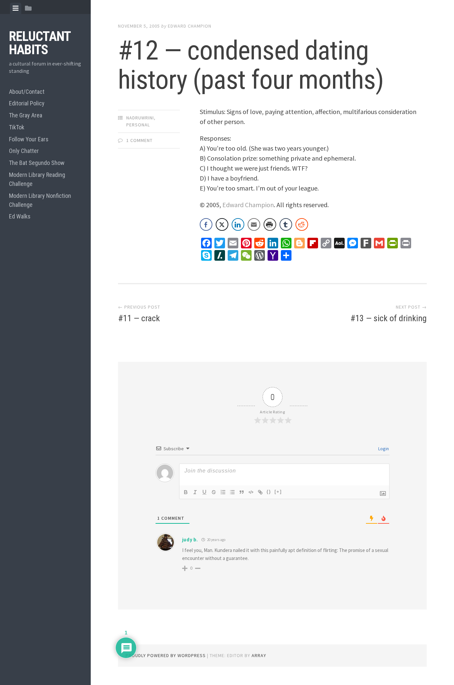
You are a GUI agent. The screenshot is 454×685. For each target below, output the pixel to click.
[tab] (15, 8)
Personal (138, 125)
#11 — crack (139, 318)
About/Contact (27, 91)
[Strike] (213, 492)
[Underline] (204, 492)
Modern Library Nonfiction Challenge (40, 200)
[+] (278, 491)
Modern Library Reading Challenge (37, 179)
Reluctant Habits (39, 43)
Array (259, 655)
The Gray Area (25, 115)
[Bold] (185, 492)
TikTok (16, 127)
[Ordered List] (223, 492)
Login (383, 449)
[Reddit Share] (301, 224)
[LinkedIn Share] (238, 224)
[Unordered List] (232, 492)
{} (269, 491)
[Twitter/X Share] (222, 224)
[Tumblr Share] (286, 224)
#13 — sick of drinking (388, 318)
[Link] (260, 492)
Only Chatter (24, 150)
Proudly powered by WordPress (166, 655)
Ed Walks (20, 216)
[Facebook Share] (206, 224)
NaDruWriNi (140, 118)
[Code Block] (251, 492)
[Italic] (195, 492)
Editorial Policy (27, 103)
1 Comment (139, 140)
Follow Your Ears (29, 139)
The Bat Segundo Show (36, 162)
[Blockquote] (241, 492)
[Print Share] (270, 224)
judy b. (190, 539)
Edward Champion (189, 26)
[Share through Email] (254, 224)
